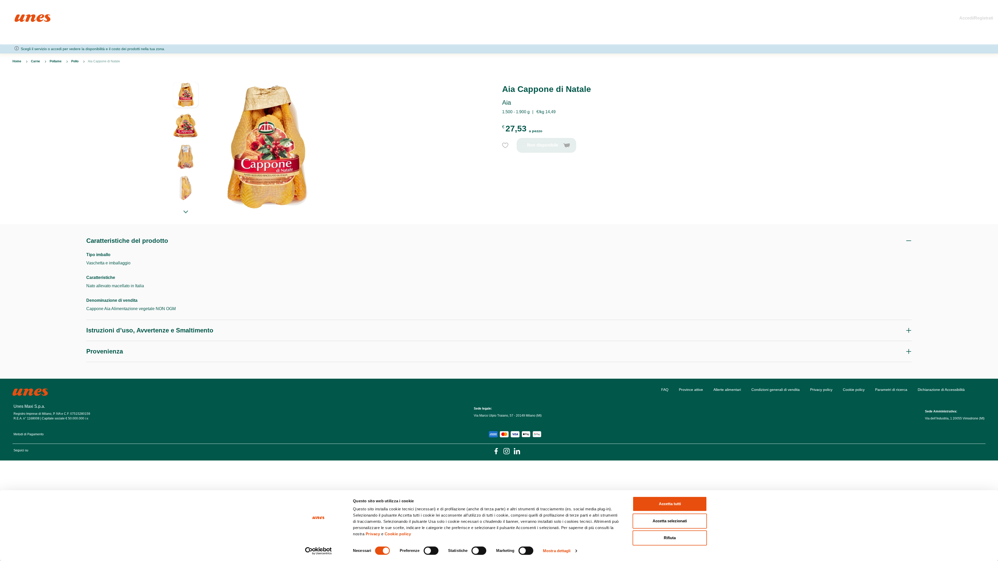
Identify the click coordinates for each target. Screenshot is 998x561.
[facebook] (496, 451)
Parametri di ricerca (891, 390)
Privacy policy (821, 390)
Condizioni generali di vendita (775, 390)
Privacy (373, 534)
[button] (186, 97)
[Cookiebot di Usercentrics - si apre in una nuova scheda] (318, 551)
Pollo (74, 61)
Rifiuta (670, 538)
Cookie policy (398, 534)
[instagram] (506, 451)
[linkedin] (517, 451)
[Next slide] (186, 212)
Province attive (691, 390)
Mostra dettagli (557, 551)
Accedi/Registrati (976, 18)
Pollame (56, 61)
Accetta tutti (670, 504)
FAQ (664, 390)
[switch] (431, 550)
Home (20, 16)
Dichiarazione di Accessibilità (941, 390)
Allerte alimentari (727, 390)
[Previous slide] (186, 78)
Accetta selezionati (670, 521)
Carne (35, 61)
